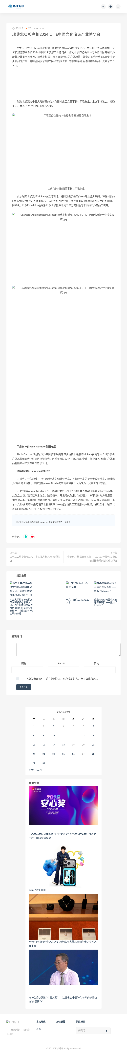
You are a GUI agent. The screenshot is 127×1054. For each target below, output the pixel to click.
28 (93, 754)
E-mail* (62, 663)
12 (73, 736)
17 (53, 745)
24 (53, 754)
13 (83, 736)
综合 (29, 28)
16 (43, 745)
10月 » (39, 770)
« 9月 (31, 770)
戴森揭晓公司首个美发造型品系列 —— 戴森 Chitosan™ (105, 603)
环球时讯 (20, 522)
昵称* (24, 663)
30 (43, 763)
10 (53, 736)
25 (63, 754)
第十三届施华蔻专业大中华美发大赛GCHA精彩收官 (35, 559)
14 (93, 736)
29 (34, 763)
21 (93, 745)
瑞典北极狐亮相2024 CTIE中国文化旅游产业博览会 (47, 522)
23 (43, 754)
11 (63, 736)
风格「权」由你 (37, 890)
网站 (96, 663)
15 (34, 745)
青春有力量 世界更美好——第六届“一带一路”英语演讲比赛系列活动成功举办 (92, 559)
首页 (38, 1029)
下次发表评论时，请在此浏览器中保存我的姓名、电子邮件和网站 (62, 679)
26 (73, 754)
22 (34, 754)
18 (63, 745)
